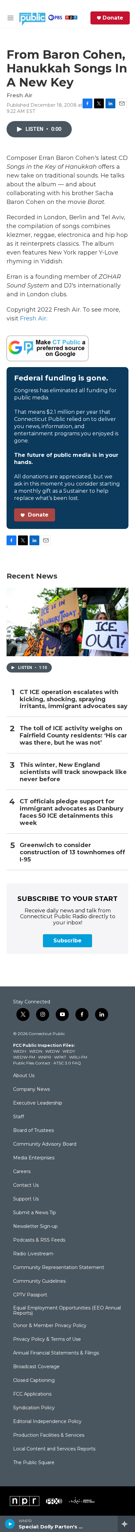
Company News (31, 1089)
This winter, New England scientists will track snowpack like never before (73, 772)
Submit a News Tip (34, 1212)
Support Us (26, 1199)
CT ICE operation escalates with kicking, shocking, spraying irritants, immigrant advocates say (73, 699)
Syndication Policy (34, 1408)
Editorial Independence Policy (47, 1421)
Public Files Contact (31, 1062)
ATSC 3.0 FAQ (67, 1062)
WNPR (44, 1057)
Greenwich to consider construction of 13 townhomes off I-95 (72, 852)
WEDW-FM (24, 1057)
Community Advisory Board (44, 1144)
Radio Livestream (33, 1254)
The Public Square (33, 1462)
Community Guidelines (39, 1281)
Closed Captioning (34, 1380)
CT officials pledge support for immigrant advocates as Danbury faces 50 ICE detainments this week (72, 812)
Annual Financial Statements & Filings (56, 1353)
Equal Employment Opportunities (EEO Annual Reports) (67, 1311)
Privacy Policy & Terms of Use (47, 1339)
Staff (18, 1117)
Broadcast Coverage (36, 1367)
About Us (23, 1075)
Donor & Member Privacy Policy (50, 1325)
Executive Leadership (37, 1103)
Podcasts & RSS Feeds (39, 1240)
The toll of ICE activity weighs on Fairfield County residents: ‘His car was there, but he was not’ (73, 735)
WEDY (69, 1051)
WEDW (52, 1051)
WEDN (35, 1051)
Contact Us (26, 1185)
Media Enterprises (33, 1158)
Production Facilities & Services (48, 1435)
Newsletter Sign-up (35, 1226)
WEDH (19, 1051)
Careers (21, 1171)
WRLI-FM (78, 1057)
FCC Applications (32, 1394)
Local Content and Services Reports (54, 1449)
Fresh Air (33, 318)
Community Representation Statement (58, 1267)
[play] (10, 1524)
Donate (113, 18)
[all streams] (126, 1524)
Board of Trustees (33, 1130)
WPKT (60, 1057)
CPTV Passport (30, 1295)
